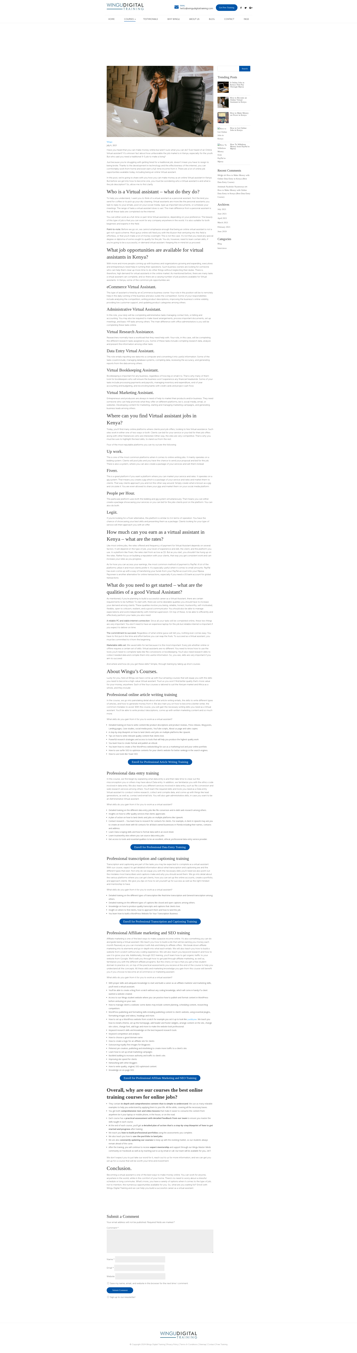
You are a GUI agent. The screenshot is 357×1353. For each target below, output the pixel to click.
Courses (129, 19)
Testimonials (150, 19)
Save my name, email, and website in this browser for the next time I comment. (149, 1283)
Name (110, 1259)
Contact (229, 19)
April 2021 (222, 218)
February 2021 (224, 227)
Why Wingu (173, 19)
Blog (212, 19)
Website (111, 1276)
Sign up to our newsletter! (122, 1297)
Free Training (221, 1344)
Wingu (109, 142)
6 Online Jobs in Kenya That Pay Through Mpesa (237, 84)
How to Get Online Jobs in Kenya (238, 129)
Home (111, 19)
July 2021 (222, 209)
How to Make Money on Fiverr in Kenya (239, 114)
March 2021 (223, 222)
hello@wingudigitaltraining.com (196, 8)
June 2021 (222, 214)
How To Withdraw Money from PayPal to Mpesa (240, 146)
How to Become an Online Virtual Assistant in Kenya (238, 100)
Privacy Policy (172, 1344)
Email (110, 1268)
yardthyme (192, 1019)
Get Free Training (226, 7)
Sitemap (202, 1344)
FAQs (246, 19)
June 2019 (222, 231)
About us (194, 19)
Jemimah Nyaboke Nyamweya (231, 187)
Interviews (222, 248)
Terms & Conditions (189, 1344)
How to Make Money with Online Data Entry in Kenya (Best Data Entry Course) (233, 178)
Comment (113, 1228)
